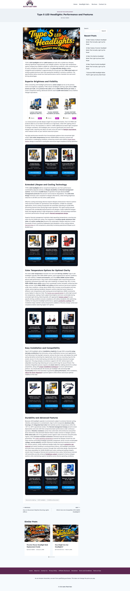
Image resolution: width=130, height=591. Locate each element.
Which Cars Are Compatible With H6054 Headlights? (68, 510)
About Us (37, 570)
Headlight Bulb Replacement (65, 11)
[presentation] (37, 533)
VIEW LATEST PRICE (34, 172)
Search (86, 28)
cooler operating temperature (44, 438)
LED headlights (42, 500)
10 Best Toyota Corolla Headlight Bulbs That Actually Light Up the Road (95, 66)
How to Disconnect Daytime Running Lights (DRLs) (36, 510)
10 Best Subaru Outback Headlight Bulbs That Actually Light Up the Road (96, 42)
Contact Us (102, 4)
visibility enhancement (53, 500)
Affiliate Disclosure (64, 570)
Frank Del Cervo (60, 549)
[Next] (76, 540)
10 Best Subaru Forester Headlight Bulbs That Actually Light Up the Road (96, 50)
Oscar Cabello (65, 17)
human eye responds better (55, 293)
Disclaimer (74, 570)
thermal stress (29, 225)
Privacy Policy (53, 570)
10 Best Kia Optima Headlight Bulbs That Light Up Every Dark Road (95, 58)
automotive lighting (31, 500)
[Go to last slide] (27, 540)
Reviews (94, 4)
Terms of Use (97, 570)
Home (75, 4)
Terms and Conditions (85, 570)
